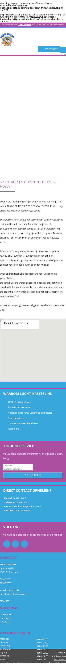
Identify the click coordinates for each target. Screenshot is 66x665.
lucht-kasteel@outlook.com (26, 506)
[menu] (63, 50)
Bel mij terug (33, 475)
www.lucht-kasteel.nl (10, 590)
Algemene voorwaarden (35, 663)
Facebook (21, 534)
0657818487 (51, 49)
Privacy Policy (55, 663)
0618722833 (5, 579)
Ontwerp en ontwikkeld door (59, 656)
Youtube (57, 534)
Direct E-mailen (22, 510)
